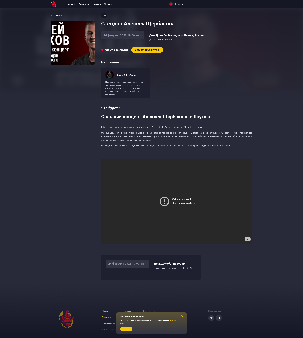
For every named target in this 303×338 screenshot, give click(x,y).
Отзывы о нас (149, 311)
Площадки (84, 4)
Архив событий (108, 323)
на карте (169, 39)
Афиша (71, 4)
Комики (97, 4)
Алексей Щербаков (126, 75)
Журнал (108, 4)
